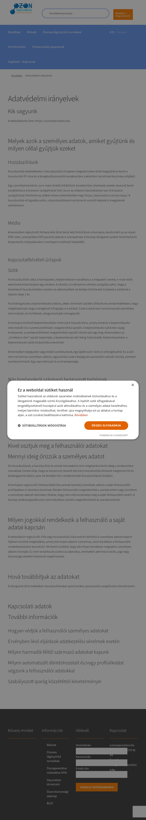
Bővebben (81, 415)
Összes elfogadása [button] (106, 425)
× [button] (132, 385)
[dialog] (73, 410)
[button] (42, 426)
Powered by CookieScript (114, 435)
